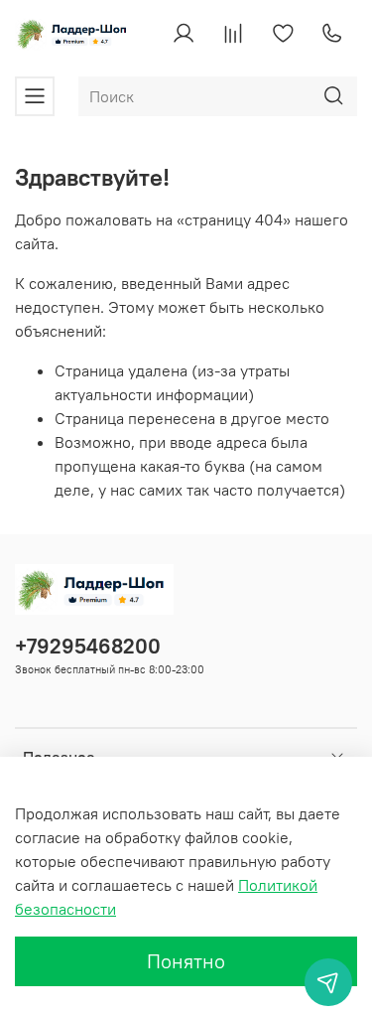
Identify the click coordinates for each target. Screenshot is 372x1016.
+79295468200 (88, 646)
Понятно (186, 960)
